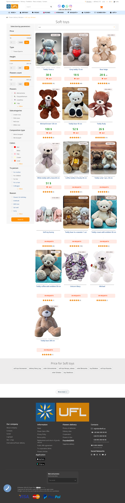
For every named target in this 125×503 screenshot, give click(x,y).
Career (9, 434)
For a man (16, 182)
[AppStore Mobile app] (41, 459)
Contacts (9, 431)
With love (16, 204)
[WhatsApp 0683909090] (67, 7)
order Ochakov (56, 372)
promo (36, 12)
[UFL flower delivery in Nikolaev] (12, 6)
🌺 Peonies (46, 12)
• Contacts (44, 1)
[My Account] (114, 1)
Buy (50, 79)
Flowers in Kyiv (67, 437)
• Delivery (22, 1)
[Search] (51, 6)
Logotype (10, 437)
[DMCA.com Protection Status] (41, 487)
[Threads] (97, 455)
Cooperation (67, 434)
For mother (17, 172)
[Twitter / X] (100, 455)
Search (20, 219)
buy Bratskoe (94, 368)
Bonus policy (41, 437)
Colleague (16, 186)
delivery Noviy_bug (35, 368)
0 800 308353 (98, 445)
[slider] (9, 35)
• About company (36, 1)
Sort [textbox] (40, 27)
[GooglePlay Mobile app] (41, 464)
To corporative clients (44, 448)
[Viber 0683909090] (59, 7)
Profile (117, 1)
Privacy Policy (41, 434)
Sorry (15, 211)
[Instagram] (70, 7)
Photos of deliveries (69, 428)
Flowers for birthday (19, 197)
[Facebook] (95, 455)
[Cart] (102, 8)
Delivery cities (67, 431)
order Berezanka (82, 368)
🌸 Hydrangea (59, 12)
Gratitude (16, 201)
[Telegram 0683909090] (63, 7)
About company (12, 428)
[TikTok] (105, 455)
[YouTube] (103, 455)
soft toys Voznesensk (20, 368)
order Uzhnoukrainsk (49, 368)
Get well (15, 207)
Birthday (25, 12)
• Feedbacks (28, 1)
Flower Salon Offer (43, 431)
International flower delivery (16, 443)
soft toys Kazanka (105, 368)
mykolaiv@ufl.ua (99, 429)
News (39, 428)
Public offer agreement (44, 445)
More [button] (21, 106)
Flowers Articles (42, 451)
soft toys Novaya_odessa (66, 368)
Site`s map (10, 440)
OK (27, 42)
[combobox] (76, 27)
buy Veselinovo (68, 372)
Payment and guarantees (13, 1)
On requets (76, 187)
